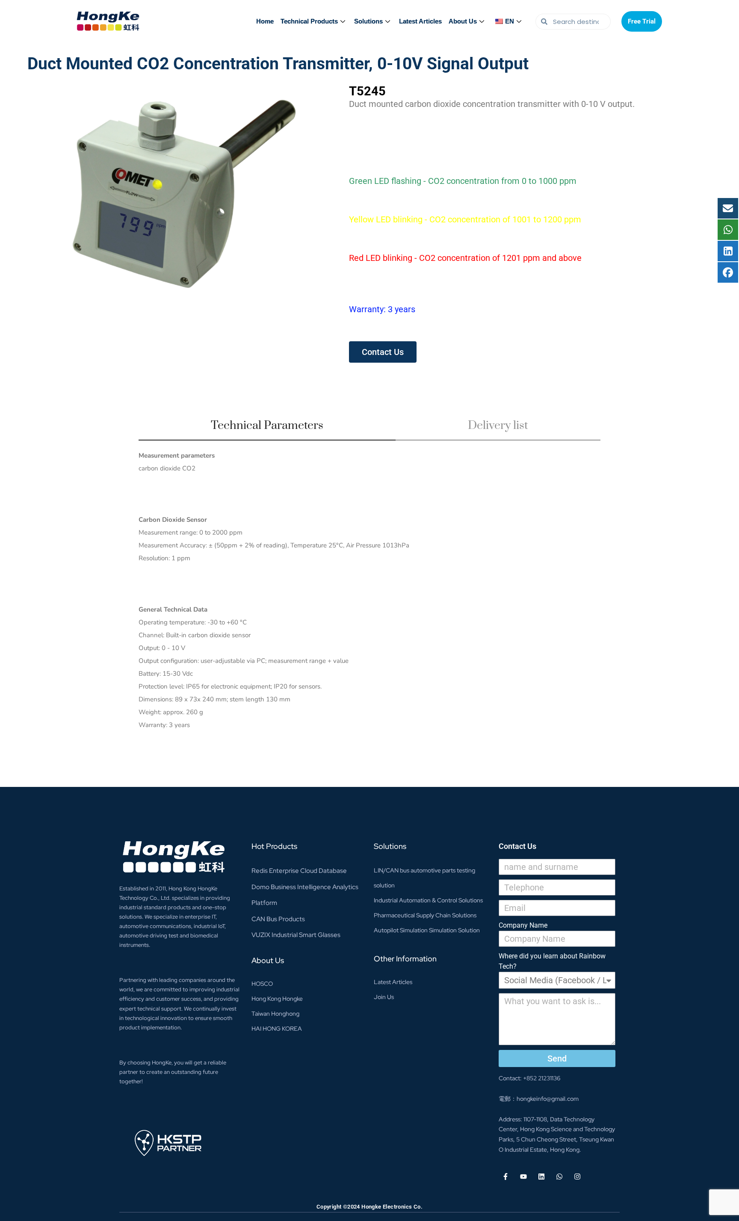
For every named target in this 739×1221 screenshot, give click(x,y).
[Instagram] (577, 1176)
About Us (463, 21)
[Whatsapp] (559, 1176)
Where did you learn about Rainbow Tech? (552, 961)
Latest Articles (420, 21)
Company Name (523, 925)
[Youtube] (523, 1176)
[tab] (267, 429)
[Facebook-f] (505, 1176)
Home (265, 21)
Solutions (368, 21)
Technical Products (309, 21)
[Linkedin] (541, 1176)
